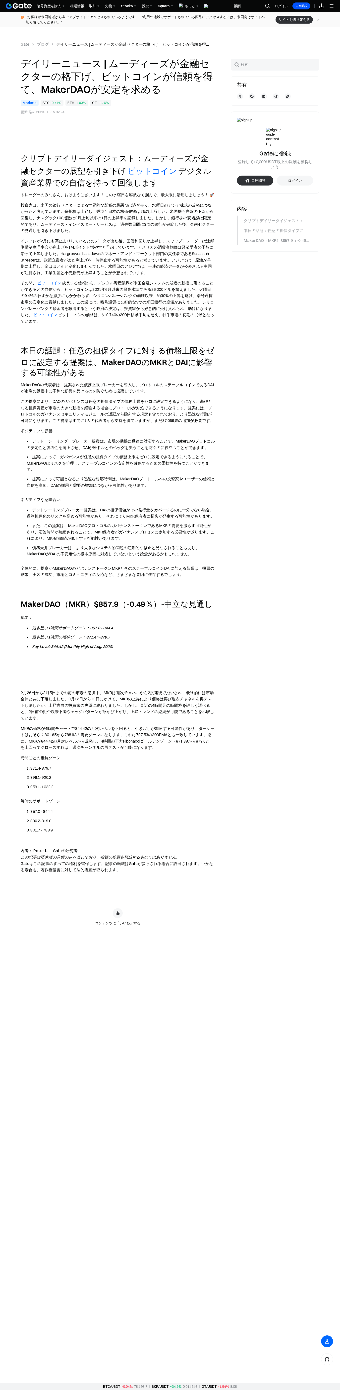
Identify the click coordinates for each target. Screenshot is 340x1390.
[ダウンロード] (327, 1341)
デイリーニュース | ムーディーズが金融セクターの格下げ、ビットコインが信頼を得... (132, 44)
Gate (25, 44)
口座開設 (301, 6)
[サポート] (327, 1359)
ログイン (281, 6)
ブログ (43, 44)
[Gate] (19, 6)
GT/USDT (209, 1387)
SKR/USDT (160, 1387)
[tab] (274, 220)
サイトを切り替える (294, 20)
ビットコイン (152, 171)
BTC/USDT (111, 1387)
